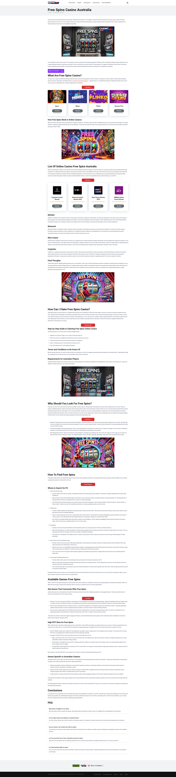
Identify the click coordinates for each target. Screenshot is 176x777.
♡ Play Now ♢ (88, 87)
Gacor (57, 106)
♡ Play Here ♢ (88, 419)
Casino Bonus (87, 2)
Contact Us (115, 774)
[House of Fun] (119, 102)
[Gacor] (57, 102)
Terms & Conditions (97, 774)
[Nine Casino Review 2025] (98, 194)
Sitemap (121, 774)
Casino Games (96, 2)
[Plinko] (98, 102)
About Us (126, 774)
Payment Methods (106, 2)
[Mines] (77, 102)
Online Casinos (113, 19)
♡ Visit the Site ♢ (88, 325)
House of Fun (119, 106)
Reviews (79, 2)
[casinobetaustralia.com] (53, 2)
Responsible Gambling (107, 774)
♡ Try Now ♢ (88, 598)
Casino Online (71, 2)
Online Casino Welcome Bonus (80, 80)
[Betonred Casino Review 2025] (78, 194)
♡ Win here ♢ (88, 180)
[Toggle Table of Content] (61, 71)
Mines (78, 106)
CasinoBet (50, 12)
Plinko (98, 106)
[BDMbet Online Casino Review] (119, 194)
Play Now (57, 110)
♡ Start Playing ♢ (88, 484)
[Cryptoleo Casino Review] (57, 194)
